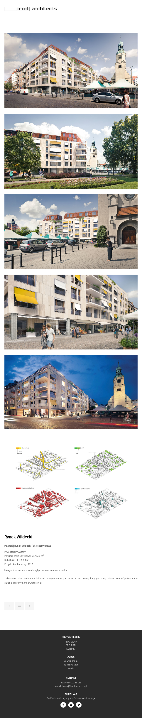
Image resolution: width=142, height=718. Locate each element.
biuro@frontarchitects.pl (74, 686)
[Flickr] (72, 705)
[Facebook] (64, 705)
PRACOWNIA (71, 641)
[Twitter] (79, 705)
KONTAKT (71, 648)
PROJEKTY (71, 645)
